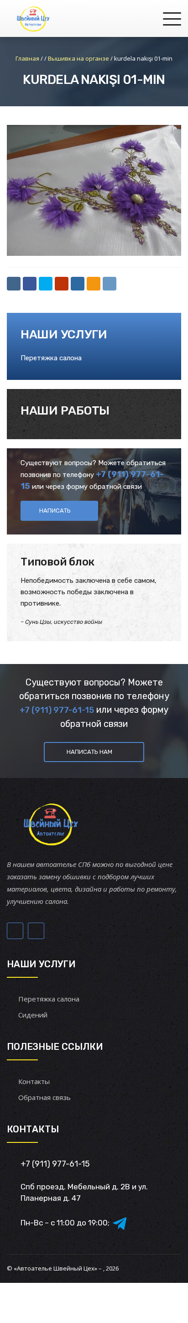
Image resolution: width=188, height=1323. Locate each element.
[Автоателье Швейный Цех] (33, 18)
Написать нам (89, 751)
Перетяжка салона (51, 358)
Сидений (32, 1014)
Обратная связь (44, 1097)
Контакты (34, 1081)
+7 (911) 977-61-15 (57, 710)
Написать (55, 510)
